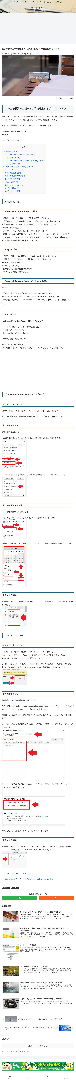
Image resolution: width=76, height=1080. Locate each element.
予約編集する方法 (13, 173)
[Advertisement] (38, 29)
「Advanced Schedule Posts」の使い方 (18, 167)
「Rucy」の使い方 (10, 182)
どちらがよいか (12, 164)
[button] (70, 524)
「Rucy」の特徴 (12, 158)
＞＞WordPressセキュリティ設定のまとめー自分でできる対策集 (27, 879)
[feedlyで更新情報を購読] (19, 898)
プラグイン (6, 888)
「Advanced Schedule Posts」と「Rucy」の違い (25, 161)
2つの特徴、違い (10, 151)
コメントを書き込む (38, 1046)
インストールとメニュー (16, 170)
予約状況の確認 (12, 179)
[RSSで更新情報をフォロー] (56, 898)
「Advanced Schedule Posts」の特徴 (20, 155)
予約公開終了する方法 (15, 176)
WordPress (15, 888)
